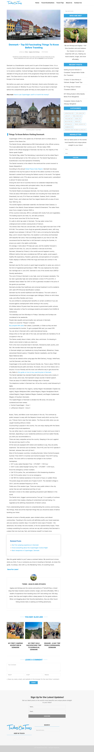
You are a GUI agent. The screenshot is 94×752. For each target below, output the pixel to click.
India (77, 121)
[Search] (86, 2)
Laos (67, 116)
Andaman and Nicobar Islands (75, 129)
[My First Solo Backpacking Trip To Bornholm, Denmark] (33, 630)
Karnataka (69, 113)
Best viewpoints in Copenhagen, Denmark (25, 550)
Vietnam (68, 124)
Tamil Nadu (77, 116)
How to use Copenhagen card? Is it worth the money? (31, 94)
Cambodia (69, 127)
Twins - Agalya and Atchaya (32, 52)
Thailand (69, 118)
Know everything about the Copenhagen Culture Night (30, 548)
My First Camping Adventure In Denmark (15, 645)
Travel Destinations (47, 3)
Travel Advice (79, 124)
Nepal (78, 118)
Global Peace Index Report (34, 169)
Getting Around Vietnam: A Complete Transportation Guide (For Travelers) (74, 72)
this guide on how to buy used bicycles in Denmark (34, 372)
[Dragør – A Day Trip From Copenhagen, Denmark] (51, 630)
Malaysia (69, 121)
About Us (69, 3)
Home (37, 3)
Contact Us (78, 3)
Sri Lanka (80, 113)
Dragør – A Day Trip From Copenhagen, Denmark (52, 645)
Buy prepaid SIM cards (16, 325)
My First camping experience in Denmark (25, 545)
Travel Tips (60, 3)
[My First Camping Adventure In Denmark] (15, 630)
